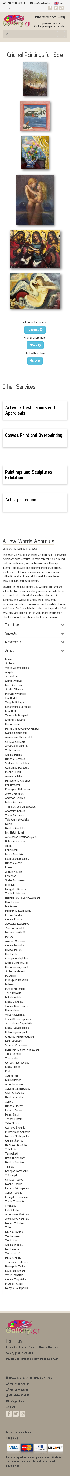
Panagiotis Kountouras (18, 910)
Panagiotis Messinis (16, 980)
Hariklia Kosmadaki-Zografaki (22, 897)
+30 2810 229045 (19, 1384)
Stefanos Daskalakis (17, 763)
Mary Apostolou (14, 685)
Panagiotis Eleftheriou (17, 789)
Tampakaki (11, 1153)
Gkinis (8, 824)
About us (53, 1347)
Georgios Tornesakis (17, 1171)
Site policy (12, 1438)
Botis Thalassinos (15, 1158)
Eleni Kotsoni (12, 902)
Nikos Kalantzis (14, 854)
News (42, 1347)
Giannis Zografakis (16, 1279)
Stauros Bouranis (15, 719)
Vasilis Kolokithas (15, 893)
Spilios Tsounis (13, 1192)
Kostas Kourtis (13, 915)
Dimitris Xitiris (13, 1257)
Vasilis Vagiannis (14, 1201)
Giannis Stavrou (14, 1140)
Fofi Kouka (11, 906)
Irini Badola (11, 698)
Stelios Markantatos (16, 962)
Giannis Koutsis (14, 919)
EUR (7, 8)
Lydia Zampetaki (15, 1270)
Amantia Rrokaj (14, 1084)
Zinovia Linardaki (15, 928)
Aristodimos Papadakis (18, 1023)
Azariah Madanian (15, 941)
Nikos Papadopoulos (17, 1027)
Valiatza (9, 1227)
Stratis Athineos (14, 689)
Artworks (11, 1347)
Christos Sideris (14, 1110)
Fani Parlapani (13, 1040)
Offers (22, 1347)
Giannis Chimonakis (16, 732)
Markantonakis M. (15, 932)
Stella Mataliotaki (15, 971)
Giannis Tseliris (13, 1184)
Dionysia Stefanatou (16, 1145)
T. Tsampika (12, 1175)
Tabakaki (10, 1149)
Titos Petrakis (13, 1053)
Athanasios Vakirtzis (17, 1214)
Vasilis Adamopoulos (17, 667)
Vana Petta (11, 1058)
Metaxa (9, 984)
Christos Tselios (14, 1179)
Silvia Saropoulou (15, 1093)
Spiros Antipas (13, 680)
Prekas (9, 1071)
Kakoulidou (11, 850)
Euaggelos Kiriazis (15, 889)
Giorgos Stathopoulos (17, 1136)
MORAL (9, 936)
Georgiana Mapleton (16, 958)
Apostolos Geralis (15, 811)
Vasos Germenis (14, 815)
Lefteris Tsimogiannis (17, 1188)
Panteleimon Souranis (17, 1132)
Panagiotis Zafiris (15, 1266)
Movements (13, 642)
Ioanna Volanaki (14, 1244)
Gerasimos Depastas (17, 767)
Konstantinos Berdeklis (18, 706)
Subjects (11, 633)
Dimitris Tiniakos (14, 1162)
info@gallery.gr (42, 3)
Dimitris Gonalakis (15, 828)
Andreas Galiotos (15, 798)
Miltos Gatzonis (13, 802)
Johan (8, 845)
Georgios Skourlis (15, 1127)
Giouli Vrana (12, 1249)
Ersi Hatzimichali (14, 832)
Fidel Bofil (10, 711)
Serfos (9, 1101)
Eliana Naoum (13, 1010)
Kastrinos (10, 876)
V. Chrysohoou (13, 750)
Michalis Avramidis (15, 693)
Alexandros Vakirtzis (17, 1218)
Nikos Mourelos (14, 1001)
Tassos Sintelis (14, 1119)
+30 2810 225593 (19, 1389)
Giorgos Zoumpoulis (16, 1288)
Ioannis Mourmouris (16, 1006)
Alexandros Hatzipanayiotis (21, 837)
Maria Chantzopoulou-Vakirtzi (22, 728)
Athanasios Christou (16, 745)
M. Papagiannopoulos (17, 1032)
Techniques (12, 624)
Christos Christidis (15, 741)
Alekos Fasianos (14, 793)
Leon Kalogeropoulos (17, 858)
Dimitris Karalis (13, 863)
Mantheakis (11, 954)
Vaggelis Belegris (14, 702)
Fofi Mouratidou (13, 997)
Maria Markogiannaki (17, 967)
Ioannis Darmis (13, 754)
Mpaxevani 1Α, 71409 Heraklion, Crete (31, 1378)
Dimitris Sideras (14, 1106)
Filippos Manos (13, 949)
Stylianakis (11, 663)
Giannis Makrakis (15, 945)
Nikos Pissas (12, 1066)
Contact (32, 1347)
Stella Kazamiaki (15, 880)
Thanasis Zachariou (16, 1262)
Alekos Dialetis (13, 776)
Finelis (8, 659)
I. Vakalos (10, 1205)
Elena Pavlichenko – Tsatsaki (22, 1049)
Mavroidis (10, 975)
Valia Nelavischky (15, 1014)
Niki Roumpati (13, 1080)
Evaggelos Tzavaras (16, 1197)
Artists (9, 650)
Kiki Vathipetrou (14, 1231)
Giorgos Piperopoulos (17, 1062)
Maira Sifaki (12, 1114)
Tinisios (9, 1166)
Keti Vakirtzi (12, 1210)
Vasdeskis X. (12, 1253)
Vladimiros (11, 1240)
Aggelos (9, 672)
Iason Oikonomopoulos (18, 1019)
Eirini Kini (10, 884)
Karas (8, 867)
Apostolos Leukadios (17, 923)
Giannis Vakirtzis (14, 1223)
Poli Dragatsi (12, 785)
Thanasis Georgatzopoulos (20, 806)
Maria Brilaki (12, 724)
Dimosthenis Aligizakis (18, 780)
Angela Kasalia (13, 871)
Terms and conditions (18, 1432)
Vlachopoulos (12, 1236)
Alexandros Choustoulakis (20, 737)
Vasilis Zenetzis (14, 1275)
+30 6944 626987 (19, 1395)
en (61, 3)
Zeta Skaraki (12, 1123)
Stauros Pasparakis (16, 1045)
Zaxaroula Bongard (16, 715)
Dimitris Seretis (14, 1097)
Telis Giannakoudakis (17, 819)
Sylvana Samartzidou (17, 1088)
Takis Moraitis (13, 993)
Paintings (14, 1341)
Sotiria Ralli (11, 1075)
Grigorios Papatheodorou (19, 1036)
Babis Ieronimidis (15, 841)
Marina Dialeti (13, 772)
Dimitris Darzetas (15, 759)
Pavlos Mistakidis (15, 988)
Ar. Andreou (12, 676)
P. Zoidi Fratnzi (14, 1283)
